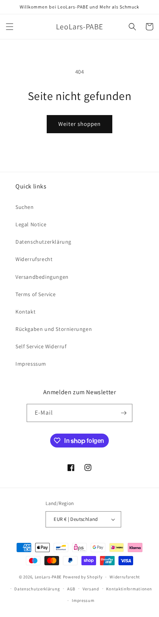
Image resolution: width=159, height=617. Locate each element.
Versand (91, 589)
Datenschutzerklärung (43, 241)
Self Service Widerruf (41, 346)
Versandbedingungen (42, 276)
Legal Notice (30, 224)
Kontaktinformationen (129, 589)
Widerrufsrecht (33, 259)
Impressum (83, 600)
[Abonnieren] (123, 413)
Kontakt (25, 311)
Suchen (24, 206)
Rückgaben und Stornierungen (53, 328)
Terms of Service (35, 294)
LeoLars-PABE (48, 577)
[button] (9, 26)
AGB (71, 589)
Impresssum (30, 363)
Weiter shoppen (79, 123)
